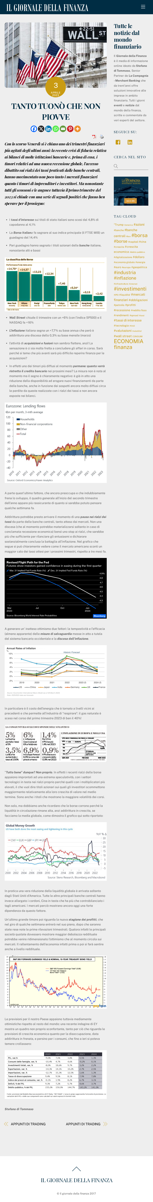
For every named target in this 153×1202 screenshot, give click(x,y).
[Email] (63, 129)
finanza (123, 347)
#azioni (139, 224)
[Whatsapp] (55, 129)
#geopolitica (139, 267)
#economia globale (124, 262)
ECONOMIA (128, 341)
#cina (142, 241)
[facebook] (119, 142)
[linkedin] (131, 142)
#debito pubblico (137, 252)
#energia (140, 262)
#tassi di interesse (128, 320)
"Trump (119, 224)
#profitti (130, 304)
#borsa (139, 235)
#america (128, 225)
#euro (117, 267)
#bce (128, 236)
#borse (120, 241)
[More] (77, 129)
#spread (134, 315)
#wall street (123, 336)
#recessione (122, 310)
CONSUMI (137, 336)
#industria (125, 272)
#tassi (141, 315)
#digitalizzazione (123, 257)
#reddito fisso (138, 310)
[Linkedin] (48, 129)
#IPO (116, 295)
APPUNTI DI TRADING (28, 1124)
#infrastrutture (121, 284)
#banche (119, 230)
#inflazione (125, 277)
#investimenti (130, 289)
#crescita (119, 246)
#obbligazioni (138, 300)
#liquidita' (124, 294)
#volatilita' (137, 331)
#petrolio (119, 304)
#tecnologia (121, 325)
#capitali (133, 241)
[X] (41, 129)
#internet (133, 284)
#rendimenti (121, 315)
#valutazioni (123, 330)
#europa (126, 267)
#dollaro (138, 257)
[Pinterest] (70, 129)
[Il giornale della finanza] (47, 8)
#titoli (132, 326)
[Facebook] (34, 129)
